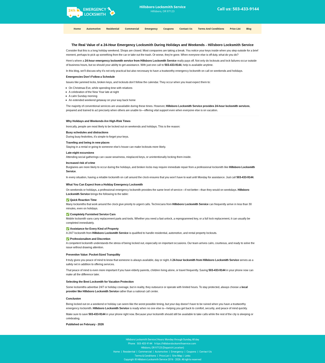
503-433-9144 (246, 9)
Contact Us (185, 28)
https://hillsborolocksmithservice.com (175, 343)
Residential (112, 28)
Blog (248, 28)
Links (187, 355)
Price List (235, 28)
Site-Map (177, 355)
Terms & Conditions (145, 355)
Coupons (168, 28)
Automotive (93, 28)
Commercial (132, 28)
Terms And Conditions (211, 28)
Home (77, 28)
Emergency (151, 28)
